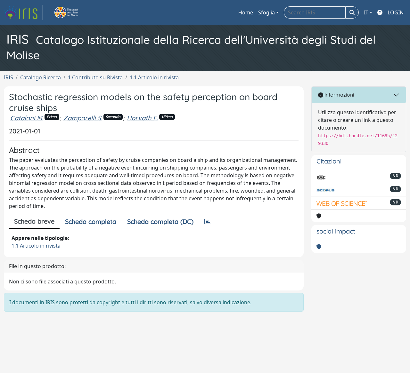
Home (245, 12)
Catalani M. (26, 118)
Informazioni (338, 94)
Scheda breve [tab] (34, 221)
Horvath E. (142, 118)
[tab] (207, 221)
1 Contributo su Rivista (95, 77)
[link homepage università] (73, 12)
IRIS (8, 77)
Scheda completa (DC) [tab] (160, 222)
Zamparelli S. (82, 118)
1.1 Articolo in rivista (154, 77)
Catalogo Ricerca (40, 77)
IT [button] (366, 12)
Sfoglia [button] (266, 12)
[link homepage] (23, 12)
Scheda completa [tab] (90, 222)
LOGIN (396, 12)
